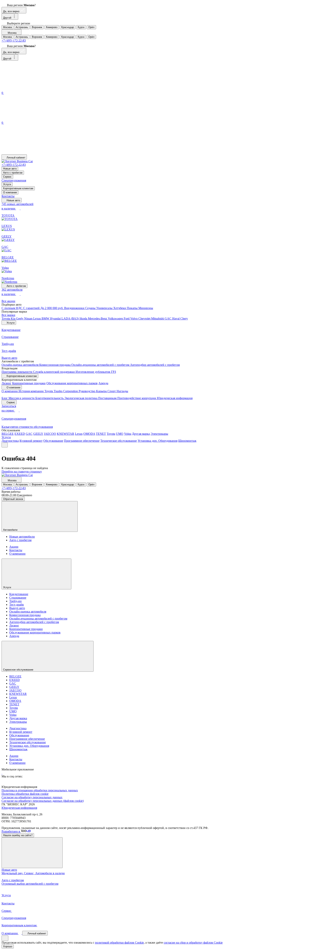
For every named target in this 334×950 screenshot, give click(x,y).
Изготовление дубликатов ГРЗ (96, 371)
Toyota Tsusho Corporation (61, 391)
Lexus (37, 318)
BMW (46, 318)
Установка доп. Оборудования (157, 440)
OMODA (89, 433)
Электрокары (159, 433)
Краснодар (67, 27)
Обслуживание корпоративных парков (72, 383)
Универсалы (104, 308)
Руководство (87, 391)
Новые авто (10, 168)
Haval (176, 318)
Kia (13, 318)
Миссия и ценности (22, 398)
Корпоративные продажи (29, 383)
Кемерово (51, 27)
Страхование (17, 597)
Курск (81, 27)
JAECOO (50, 433)
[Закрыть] (32, 852)
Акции (13, 546)
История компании (31, 391)
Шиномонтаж (187, 440)
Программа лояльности (17, 371)
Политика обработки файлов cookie (25, 793)
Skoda (83, 318)
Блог (5, 398)
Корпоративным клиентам (18, 188)
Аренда (103, 383)
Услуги (7, 184)
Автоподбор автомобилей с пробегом (155, 364)
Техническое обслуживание (118, 440)
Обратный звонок (13, 499)
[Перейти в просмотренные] (31, 152)
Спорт (112, 391)
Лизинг (6, 383)
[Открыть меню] (5, 445)
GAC (168, 318)
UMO (119, 433)
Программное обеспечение (82, 440)
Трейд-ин (15, 601)
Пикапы (132, 308)
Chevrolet (144, 318)
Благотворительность (49, 398)
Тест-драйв (16, 604)
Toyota (6, 318)
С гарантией (31, 308)
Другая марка (141, 433)
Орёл (91, 27)
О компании (10, 192)
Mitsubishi (158, 318)
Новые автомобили (22, 536)
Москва (7, 27)
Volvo (134, 318)
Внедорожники (74, 308)
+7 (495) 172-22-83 (14, 40)
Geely (20, 318)
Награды (122, 391)
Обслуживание (53, 440)
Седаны (90, 308)
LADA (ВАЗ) (70, 318)
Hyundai (55, 318)
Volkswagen (116, 318)
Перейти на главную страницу (22, 471)
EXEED (19, 433)
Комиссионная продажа (55, 364)
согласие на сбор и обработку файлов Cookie (193, 942)
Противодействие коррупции (137, 398)
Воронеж (37, 27)
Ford (127, 318)
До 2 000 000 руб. (52, 308)
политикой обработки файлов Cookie (119, 942)
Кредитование (18, 594)
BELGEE (8, 433)
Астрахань (22, 27)
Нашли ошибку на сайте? (17, 835)
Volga (127, 433)
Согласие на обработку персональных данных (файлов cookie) (43, 800)
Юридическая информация (175, 398)
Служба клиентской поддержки (54, 371)
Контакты (8, 196)
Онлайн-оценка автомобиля (20, 364)
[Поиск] (31, 88)
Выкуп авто (17, 608)
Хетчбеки (120, 308)
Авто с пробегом (12, 172)
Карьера (101, 391)
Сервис (7, 176)
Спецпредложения (14, 180)
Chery (184, 318)
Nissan (28, 318)
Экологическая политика (81, 398)
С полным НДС (12, 308)
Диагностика (10, 440)
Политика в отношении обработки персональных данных (40, 790)
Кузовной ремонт (31, 440)
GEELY (38, 433)
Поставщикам (107, 398)
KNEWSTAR (65, 433)
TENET (101, 433)
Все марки (8, 315)
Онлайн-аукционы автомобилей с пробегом (100, 364)
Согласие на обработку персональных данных (32, 797)
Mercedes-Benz (98, 318)
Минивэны (145, 308)
